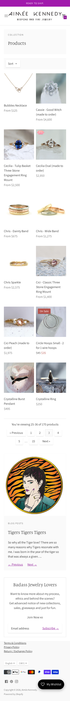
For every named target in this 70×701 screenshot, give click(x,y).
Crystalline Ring (46, 399)
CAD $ (21, 663)
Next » (46, 441)
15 (33, 441)
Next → (32, 564)
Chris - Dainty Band (16, 231)
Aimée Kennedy (29, 689)
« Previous (16, 433)
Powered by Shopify (13, 694)
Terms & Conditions (15, 643)
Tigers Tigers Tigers (27, 532)
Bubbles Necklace (15, 105)
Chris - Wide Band (47, 231)
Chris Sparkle (12, 282)
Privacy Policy (11, 647)
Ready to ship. (35, 3)
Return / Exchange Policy (18, 651)
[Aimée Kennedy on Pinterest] (11, 681)
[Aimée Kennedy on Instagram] (16, 681)
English (8, 663)
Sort (10, 64)
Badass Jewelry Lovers (35, 584)
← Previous (15, 564)
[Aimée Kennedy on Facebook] (6, 681)
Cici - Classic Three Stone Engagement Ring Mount (48, 287)
